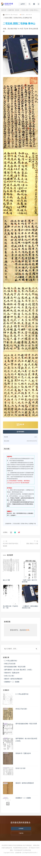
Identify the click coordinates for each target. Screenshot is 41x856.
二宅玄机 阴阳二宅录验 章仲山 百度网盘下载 (24, 523)
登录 (27, 630)
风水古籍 (6, 449)
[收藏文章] (11, 532)
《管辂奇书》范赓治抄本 (11, 673)
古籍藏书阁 (10, 10)
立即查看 (21, 828)
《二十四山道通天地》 (10, 660)
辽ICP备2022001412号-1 (29, 852)
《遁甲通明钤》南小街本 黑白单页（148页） (18, 670)
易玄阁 (17, 10)
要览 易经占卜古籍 (32, 543)
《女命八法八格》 (9, 676)
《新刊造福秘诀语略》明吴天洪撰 (14, 667)
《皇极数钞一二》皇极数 (11, 682)
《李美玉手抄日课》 (9, 663)
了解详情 (21, 833)
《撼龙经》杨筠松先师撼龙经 (12, 679)
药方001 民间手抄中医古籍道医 (10, 545)
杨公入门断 (6, 580)
